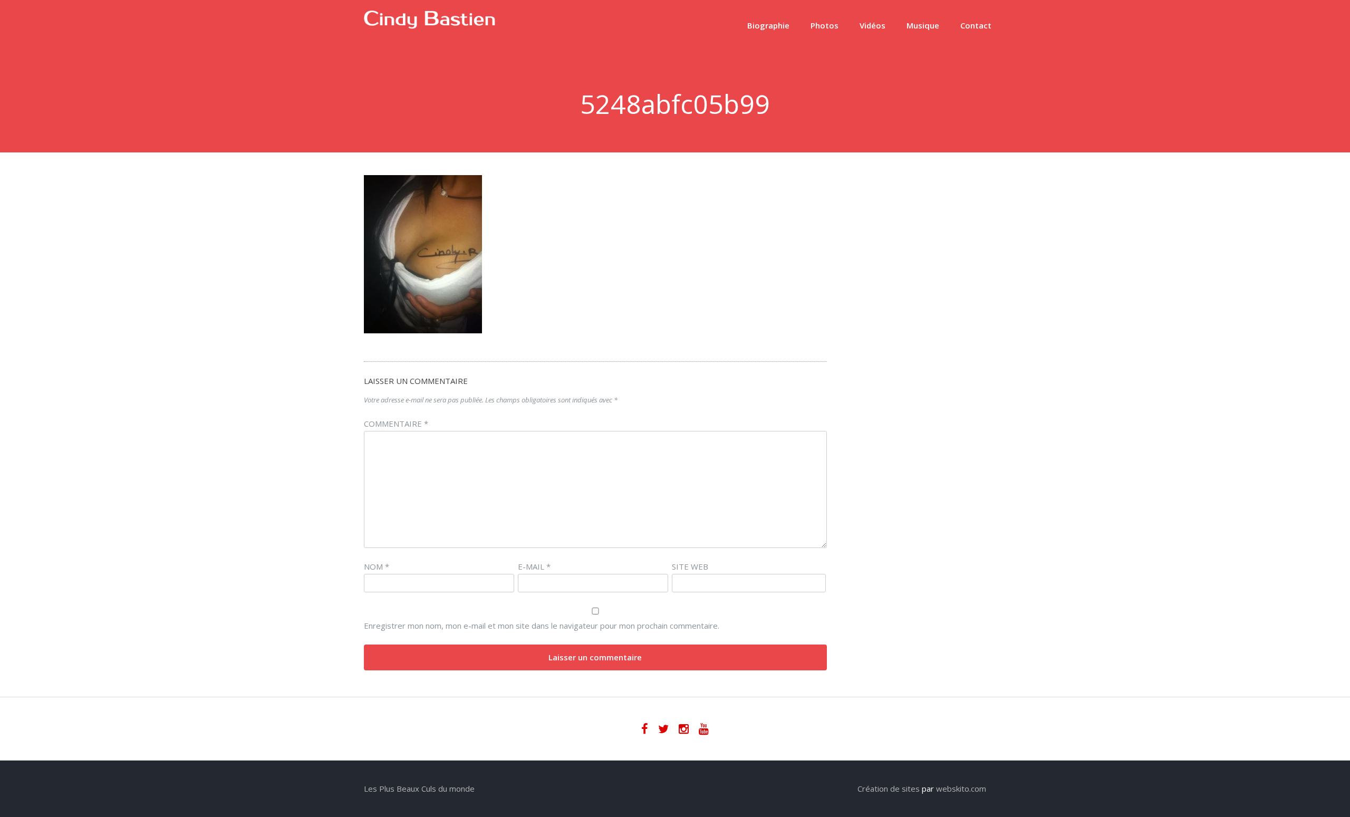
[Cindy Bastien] (430, 26)
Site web (690, 566)
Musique (923, 25)
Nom (376, 566)
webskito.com (961, 788)
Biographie (768, 25)
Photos (824, 25)
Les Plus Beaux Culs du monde (419, 788)
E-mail (534, 566)
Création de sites (888, 788)
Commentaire (396, 423)
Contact (975, 25)
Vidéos (872, 25)
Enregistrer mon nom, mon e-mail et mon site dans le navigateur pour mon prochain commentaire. (541, 625)
